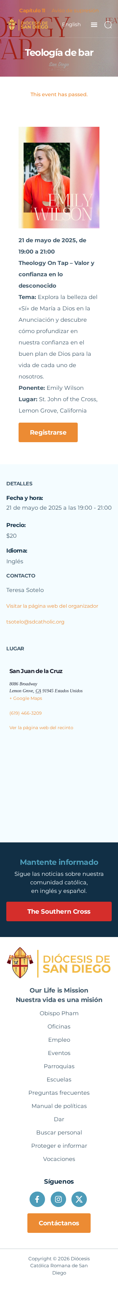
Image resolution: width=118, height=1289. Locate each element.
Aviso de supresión (75, 11)
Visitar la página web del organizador (52, 606)
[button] (94, 24)
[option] (71, 25)
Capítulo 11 (32, 11)
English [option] (71, 24)
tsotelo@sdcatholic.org (35, 622)
